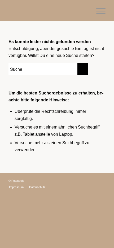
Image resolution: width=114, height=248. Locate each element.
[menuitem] (16, 187)
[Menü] (98, 10)
